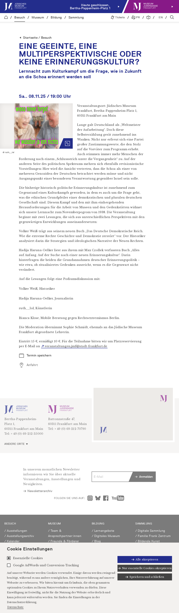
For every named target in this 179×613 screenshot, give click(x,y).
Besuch (19, 17)
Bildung (56, 17)
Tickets (119, 17)
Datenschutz (15, 607)
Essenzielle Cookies (28, 558)
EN (161, 17)
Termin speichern (39, 355)
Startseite (30, 37)
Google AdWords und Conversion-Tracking (46, 565)
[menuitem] (62, 6)
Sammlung (76, 17)
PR (137, 17)
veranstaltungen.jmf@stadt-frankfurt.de (76, 346)
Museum (38, 17)
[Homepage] (6, 17)
